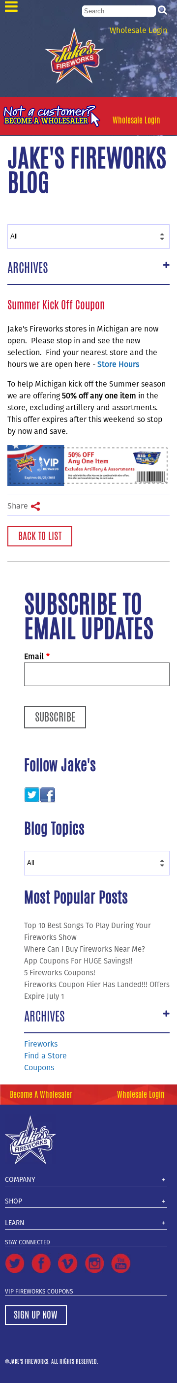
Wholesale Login (138, 30)
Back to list (39, 536)
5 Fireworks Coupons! (59, 972)
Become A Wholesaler (41, 1094)
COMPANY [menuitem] (20, 1179)
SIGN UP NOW (36, 1315)
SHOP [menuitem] (13, 1201)
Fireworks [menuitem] (41, 1044)
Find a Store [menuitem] (45, 1055)
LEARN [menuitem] (15, 1223)
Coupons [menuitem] (39, 1067)
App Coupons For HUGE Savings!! (78, 961)
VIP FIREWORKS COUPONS (39, 1291)
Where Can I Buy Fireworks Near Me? (84, 949)
